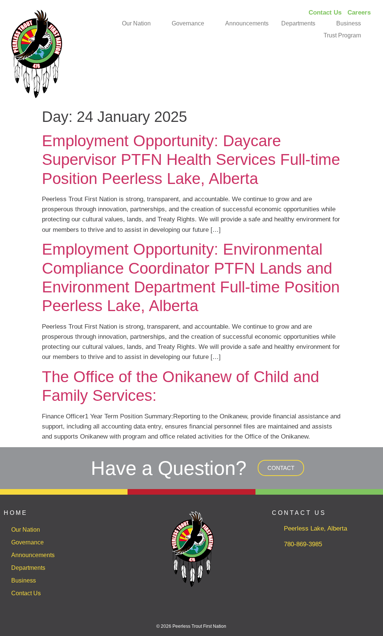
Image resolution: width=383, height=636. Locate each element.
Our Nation (136, 23)
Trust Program (342, 35)
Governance (188, 23)
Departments (298, 23)
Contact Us (26, 593)
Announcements (247, 23)
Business (348, 23)
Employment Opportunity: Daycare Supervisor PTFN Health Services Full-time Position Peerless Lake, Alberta (191, 159)
